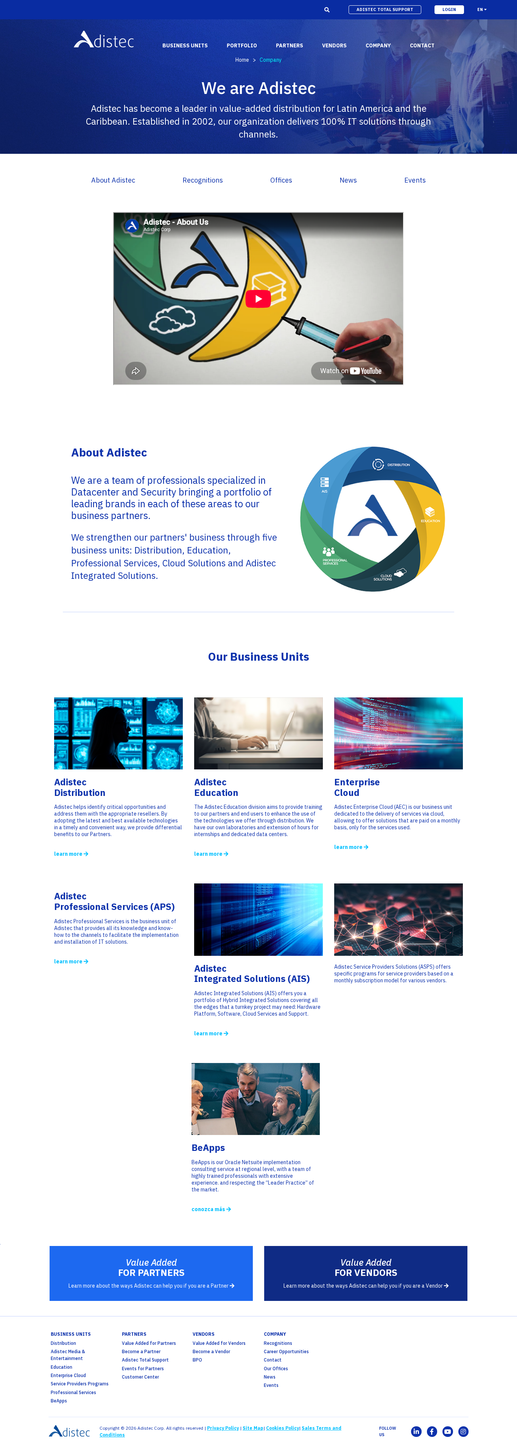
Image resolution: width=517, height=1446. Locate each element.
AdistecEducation (216, 787)
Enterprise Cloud (357, 787)
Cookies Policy (282, 1428)
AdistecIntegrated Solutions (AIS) (252, 973)
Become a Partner (141, 1351)
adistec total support (385, 9)
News (348, 180)
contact (422, 45)
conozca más (209, 1209)
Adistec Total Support (145, 1360)
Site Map (253, 1428)
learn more (69, 853)
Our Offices (276, 1368)
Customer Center (140, 1377)
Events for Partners (143, 1368)
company (275, 1334)
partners (134, 1334)
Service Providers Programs (80, 1384)
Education (61, 1367)
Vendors (204, 1334)
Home (242, 60)
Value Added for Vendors (219, 1343)
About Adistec (113, 180)
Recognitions (202, 180)
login (449, 9)
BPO (197, 1360)
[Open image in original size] (118, 766)
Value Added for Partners (149, 1343)
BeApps (208, 1147)
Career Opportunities (286, 1351)
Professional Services (73, 1392)
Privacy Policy (223, 1428)
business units (71, 1334)
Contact (273, 1360)
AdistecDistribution (80, 787)
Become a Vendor (211, 1351)
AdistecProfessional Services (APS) (114, 901)
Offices (281, 180)
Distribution (63, 1343)
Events (415, 180)
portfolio (242, 45)
